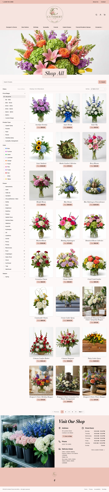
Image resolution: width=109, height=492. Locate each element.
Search (103, 82)
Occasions (98, 27)
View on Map (68, 436)
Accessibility (97, 489)
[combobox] (98, 89)
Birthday (35, 27)
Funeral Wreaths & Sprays (83, 27)
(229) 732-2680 (8, 2)
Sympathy (46, 27)
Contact (103, 2)
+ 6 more (64, 455)
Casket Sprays (67, 27)
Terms (85, 489)
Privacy (91, 489)
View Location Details (97, 450)
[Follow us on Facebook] (54, 480)
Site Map (104, 489)
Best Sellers (25, 27)
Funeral (56, 27)
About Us (95, 2)
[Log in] (100, 14)
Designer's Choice (11, 27)
